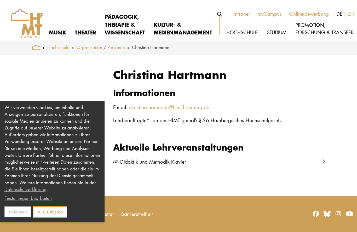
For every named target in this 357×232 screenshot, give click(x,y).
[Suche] (219, 14)
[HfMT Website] (36, 47)
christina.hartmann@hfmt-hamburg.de (169, 107)
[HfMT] (24, 20)
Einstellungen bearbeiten (28, 198)
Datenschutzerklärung (25, 189)
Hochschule (58, 47)
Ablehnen (17, 212)
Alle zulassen (50, 212)
